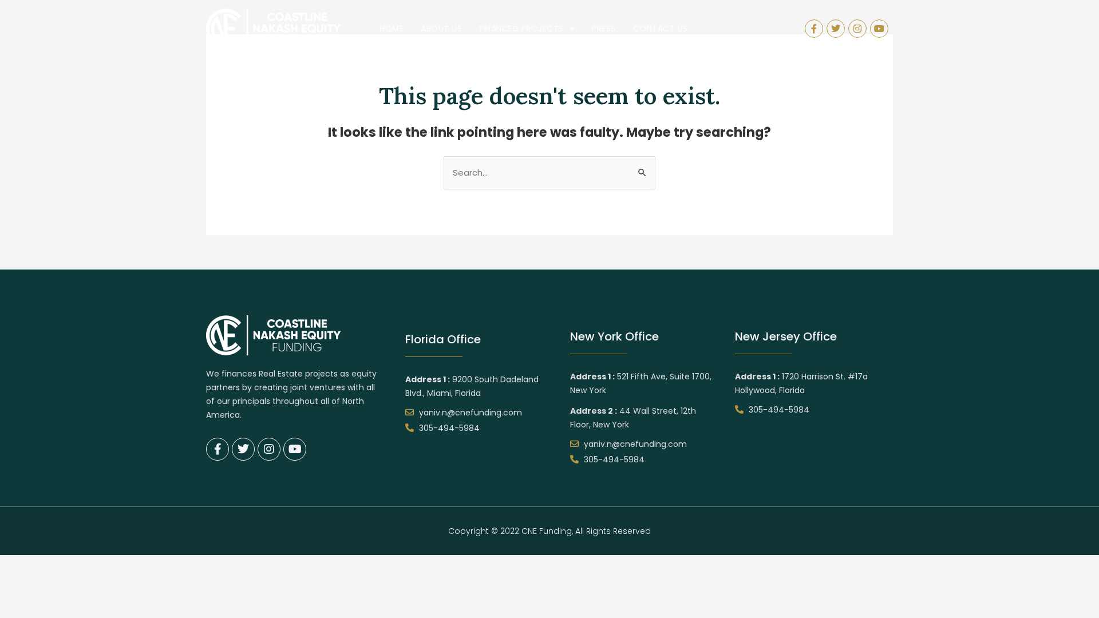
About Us (441, 28)
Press (604, 28)
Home (391, 28)
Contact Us (660, 28)
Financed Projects (521, 28)
